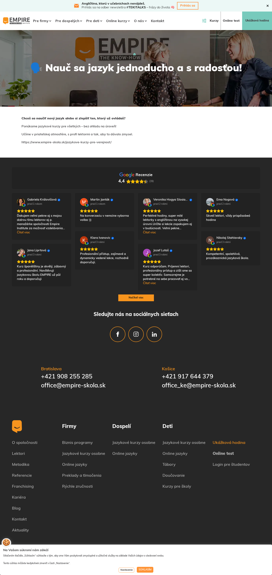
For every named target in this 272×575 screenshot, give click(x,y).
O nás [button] (139, 21)
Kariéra (19, 498)
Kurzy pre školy (176, 487)
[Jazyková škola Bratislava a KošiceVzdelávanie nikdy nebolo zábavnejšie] (134, 54)
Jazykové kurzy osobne (83, 454)
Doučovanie (173, 476)
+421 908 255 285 (66, 377)
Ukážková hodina (257, 20)
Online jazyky (74, 465)
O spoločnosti (24, 443)
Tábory (169, 465)
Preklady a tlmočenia (81, 476)
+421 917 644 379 (187, 377)
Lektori (18, 454)
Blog (16, 509)
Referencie (22, 476)
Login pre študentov (231, 465)
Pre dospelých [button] (67, 21)
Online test (231, 20)
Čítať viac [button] (23, 232)
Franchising (23, 487)
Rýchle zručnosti (77, 487)
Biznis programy (77, 443)
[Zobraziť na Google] (21, 202)
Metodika (20, 465)
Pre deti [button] (92, 21)
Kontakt (157, 21)
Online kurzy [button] (116, 21)
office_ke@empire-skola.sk (199, 386)
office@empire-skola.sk (73, 386)
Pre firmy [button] (41, 21)
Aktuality (20, 530)
